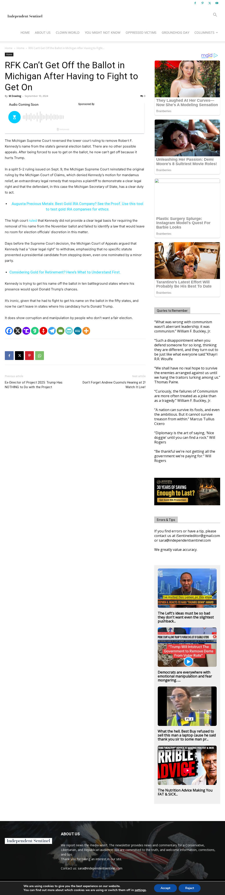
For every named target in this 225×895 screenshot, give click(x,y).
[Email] (60, 331)
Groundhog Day (175, 32)
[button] (215, 15)
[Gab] (35, 331)
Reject (189, 888)
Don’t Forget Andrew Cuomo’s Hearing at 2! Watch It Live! (114, 384)
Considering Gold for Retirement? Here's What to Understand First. (65, 272)
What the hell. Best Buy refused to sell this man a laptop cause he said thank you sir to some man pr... (187, 735)
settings (140, 890)
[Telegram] (52, 331)
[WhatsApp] (39, 355)
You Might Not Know (102, 32)
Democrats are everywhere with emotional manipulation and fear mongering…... (185, 676)
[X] (209, 3)
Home (25, 32)
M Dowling (15, 96)
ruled (33, 220)
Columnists (204, 32)
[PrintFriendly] (69, 331)
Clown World (68, 32)
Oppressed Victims (141, 32)
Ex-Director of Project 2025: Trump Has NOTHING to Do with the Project (33, 384)
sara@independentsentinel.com (100, 868)
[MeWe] (78, 331)
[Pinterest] (202, 3)
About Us (43, 32)
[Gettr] (43, 331)
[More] (86, 331)
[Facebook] (195, 3)
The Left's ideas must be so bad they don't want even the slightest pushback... (186, 617)
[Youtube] (217, 3)
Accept (165, 888)
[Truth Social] (26, 331)
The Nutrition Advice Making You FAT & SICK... (185, 792)
